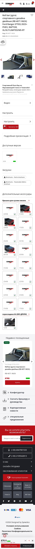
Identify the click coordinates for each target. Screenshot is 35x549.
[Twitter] (9, 501)
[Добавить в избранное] (32, 15)
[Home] (3, 10)
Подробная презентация (16, 136)
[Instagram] (20, 501)
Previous (1, 60)
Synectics (26, 522)
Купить (17, 382)
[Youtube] (26, 501)
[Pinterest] (14, 501)
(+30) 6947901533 (19, 450)
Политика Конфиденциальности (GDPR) (17, 532)
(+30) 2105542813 (19, 456)
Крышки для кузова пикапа (14, 201)
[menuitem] (20, 3)
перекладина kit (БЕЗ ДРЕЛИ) (14, 314)
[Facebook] (3, 501)
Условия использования (17, 526)
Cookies (17, 528)
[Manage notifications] (4, 535)
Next (34, 60)
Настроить (9, 121)
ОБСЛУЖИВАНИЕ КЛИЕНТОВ (15, 471)
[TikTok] (31, 501)
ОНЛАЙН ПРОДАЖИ (11, 466)
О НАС (5, 462)
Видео (7, 102)
